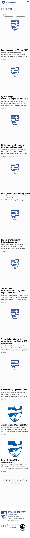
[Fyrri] (3, 480)
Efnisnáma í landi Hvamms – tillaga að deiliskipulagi (13, 146)
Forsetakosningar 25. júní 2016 (14, 50)
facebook (3, 526)
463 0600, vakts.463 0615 (17, 518)
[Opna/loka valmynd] (28, 2)
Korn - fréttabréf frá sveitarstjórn (10, 461)
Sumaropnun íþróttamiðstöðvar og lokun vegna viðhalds (13, 290)
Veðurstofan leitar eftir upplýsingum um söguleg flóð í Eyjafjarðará (14, 341)
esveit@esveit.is (13, 520)
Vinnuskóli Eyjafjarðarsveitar (14, 390)
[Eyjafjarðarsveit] (4, 518)
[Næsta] (18, 483)
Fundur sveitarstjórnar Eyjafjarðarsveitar (11, 241)
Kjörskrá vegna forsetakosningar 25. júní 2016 (14, 97)
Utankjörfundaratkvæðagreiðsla (15, 193)
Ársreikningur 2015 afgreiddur (14, 425)
